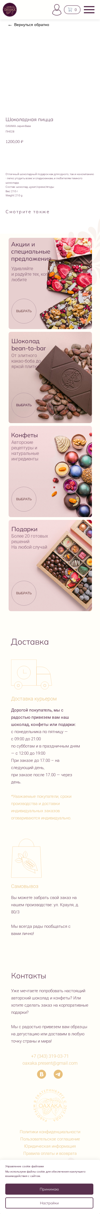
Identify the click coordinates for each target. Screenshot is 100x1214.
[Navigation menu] (89, 9)
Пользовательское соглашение (50, 1139)
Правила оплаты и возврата (50, 1153)
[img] (50, 283)
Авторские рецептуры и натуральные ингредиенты (25, 451)
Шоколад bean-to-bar (28, 344)
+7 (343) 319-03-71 (50, 1056)
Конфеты (24, 435)
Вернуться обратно (31, 24)
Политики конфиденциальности (50, 1131)
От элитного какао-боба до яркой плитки (26, 361)
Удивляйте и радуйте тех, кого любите (30, 274)
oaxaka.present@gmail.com (50, 1063)
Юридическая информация (50, 1146)
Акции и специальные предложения (31, 251)
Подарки (24, 529)
